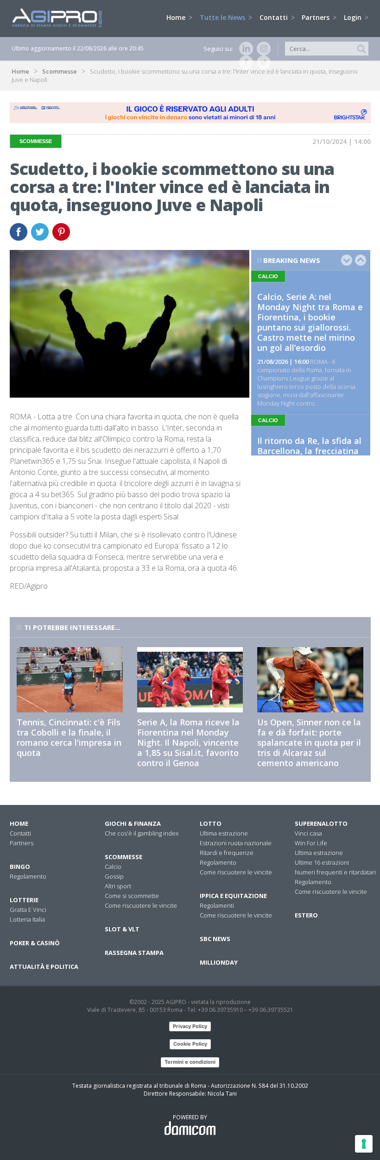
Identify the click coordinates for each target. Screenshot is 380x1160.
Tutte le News (223, 17)
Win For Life (311, 843)
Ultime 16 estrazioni (322, 862)
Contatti (275, 17)
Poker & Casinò (35, 943)
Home (176, 17)
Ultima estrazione (224, 833)
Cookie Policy (190, 1044)
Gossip (114, 876)
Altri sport (118, 886)
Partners (316, 17)
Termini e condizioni (190, 1062)
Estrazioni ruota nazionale (236, 843)
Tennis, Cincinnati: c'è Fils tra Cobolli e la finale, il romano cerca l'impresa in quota (69, 737)
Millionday (219, 962)
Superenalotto (321, 823)
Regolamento (28, 876)
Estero (306, 915)
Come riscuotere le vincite (141, 905)
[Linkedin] (244, 49)
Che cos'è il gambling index (141, 833)
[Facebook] (244, 62)
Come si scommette (132, 896)
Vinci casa (308, 833)
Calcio (113, 866)
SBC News (215, 939)
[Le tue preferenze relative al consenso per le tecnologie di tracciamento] (364, 1144)
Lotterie (24, 900)
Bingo (20, 866)
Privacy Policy (190, 1026)
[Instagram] (262, 49)
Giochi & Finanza (133, 823)
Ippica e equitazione (233, 896)
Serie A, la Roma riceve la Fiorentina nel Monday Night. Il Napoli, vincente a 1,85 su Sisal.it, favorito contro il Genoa (188, 742)
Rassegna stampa (134, 952)
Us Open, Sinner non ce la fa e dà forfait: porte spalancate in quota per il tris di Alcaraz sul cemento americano (309, 742)
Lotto (211, 823)
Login (353, 17)
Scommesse (59, 71)
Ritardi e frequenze (226, 852)
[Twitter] (262, 62)
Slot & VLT (122, 929)
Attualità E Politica (44, 966)
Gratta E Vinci (28, 909)
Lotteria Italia (27, 919)
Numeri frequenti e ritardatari (335, 872)
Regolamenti (217, 905)
